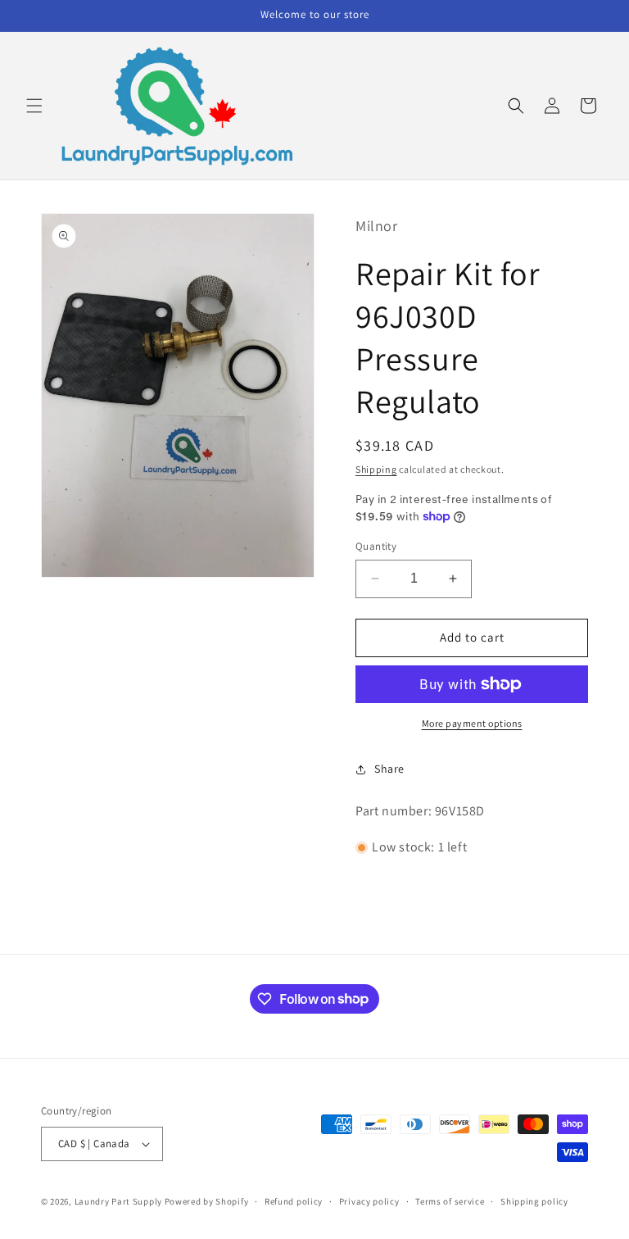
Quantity (375, 546)
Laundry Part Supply (120, 1201)
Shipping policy (534, 1201)
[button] (34, 106)
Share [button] (389, 768)
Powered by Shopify (207, 1201)
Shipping (376, 469)
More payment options (472, 723)
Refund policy (294, 1201)
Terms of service (449, 1201)
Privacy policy (369, 1201)
